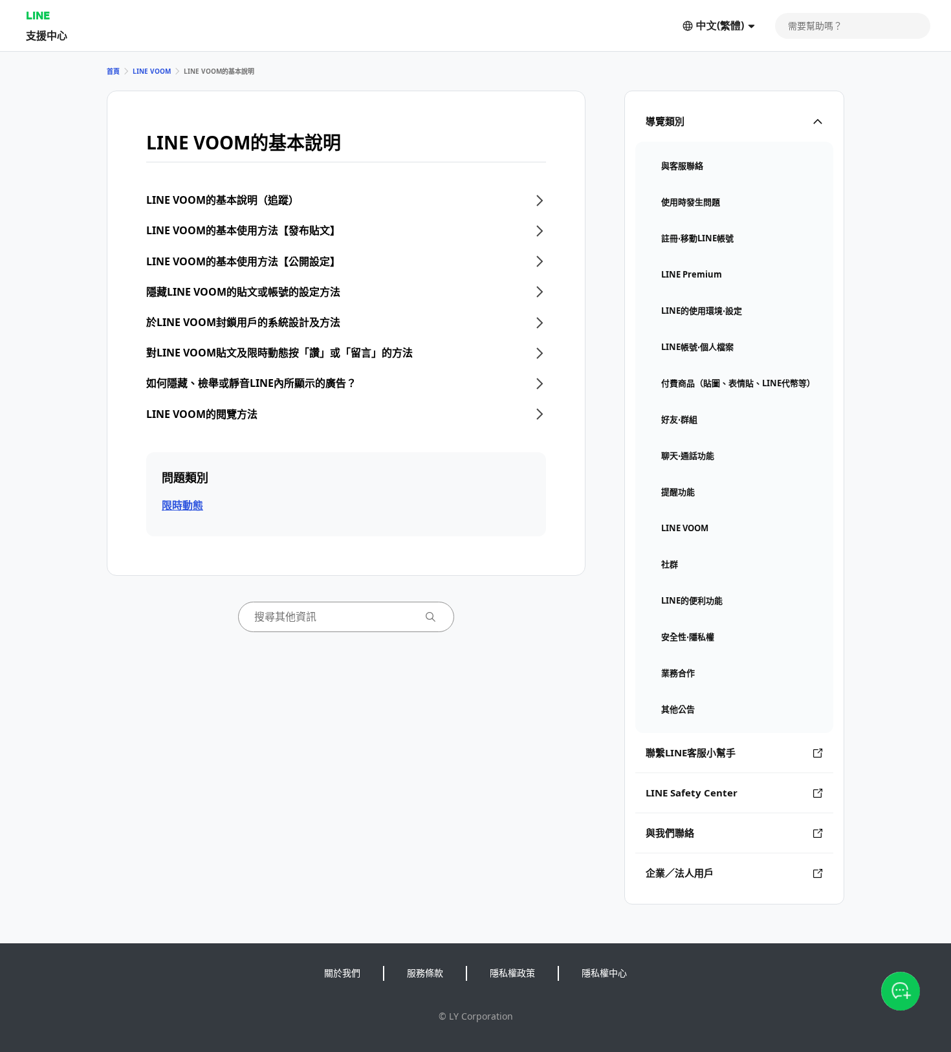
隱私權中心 (604, 973)
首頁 (113, 71)
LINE (38, 15)
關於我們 (342, 973)
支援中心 (46, 35)
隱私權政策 (512, 973)
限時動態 (182, 505)
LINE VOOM (152, 71)
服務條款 (425, 973)
